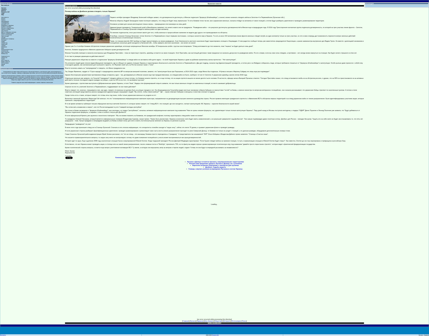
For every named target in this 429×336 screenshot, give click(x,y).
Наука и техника (6, 29)
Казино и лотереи (6, 26)
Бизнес (3, 18)
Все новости (5, 5)
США (2, 13)
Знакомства (4, 51)
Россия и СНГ (5, 12)
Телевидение (5, 22)
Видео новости (5, 61)
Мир (2, 14)
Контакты (3, 335)
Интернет (226, 321)
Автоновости (5, 17)
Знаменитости (5, 56)
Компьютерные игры (7, 49)
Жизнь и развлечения (7, 33)
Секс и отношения (6, 34)
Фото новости (5, 60)
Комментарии (120, 157)
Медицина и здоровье (7, 25)
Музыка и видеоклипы (7, 28)
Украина (3, 9)
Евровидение (5, 21)
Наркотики (4, 44)
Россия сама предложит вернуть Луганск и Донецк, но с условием (215, 163)
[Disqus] (214, 233)
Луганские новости (7, 68)
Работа (3, 20)
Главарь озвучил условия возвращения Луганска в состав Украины (215, 169)
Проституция (5, 36)
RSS (2, 65)
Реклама (3, 40)
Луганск (3, 8)
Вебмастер (4, 53)
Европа (3, 10)
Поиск (3, 59)
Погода (3, 37)
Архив (3, 64)
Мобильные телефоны (7, 38)
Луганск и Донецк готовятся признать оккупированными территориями (215, 162)
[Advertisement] (195, 187)
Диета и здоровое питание (8, 32)
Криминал (4, 47)
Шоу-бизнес (4, 30)
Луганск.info (215, 335)
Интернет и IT (5, 24)
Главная (186, 321)
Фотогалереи (5, 63)
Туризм (3, 45)
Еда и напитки (5, 52)
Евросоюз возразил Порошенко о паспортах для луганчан (215, 165)
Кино (2, 48)
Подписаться (131, 157)
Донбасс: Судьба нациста (215, 167)
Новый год (4, 43)
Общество (4, 57)
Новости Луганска (6, 3)
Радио (3, 41)
